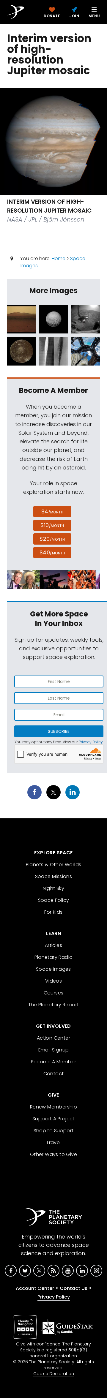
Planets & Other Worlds (53, 864)
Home (58, 258)
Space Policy (53, 900)
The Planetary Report (53, 1004)
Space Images (53, 969)
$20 (52, 539)
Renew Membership (53, 1106)
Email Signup (53, 1049)
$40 (52, 552)
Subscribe (59, 731)
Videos (53, 981)
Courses (54, 992)
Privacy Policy (91, 741)
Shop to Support (54, 1130)
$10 (52, 525)
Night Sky (53, 888)
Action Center (53, 1038)
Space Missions (53, 876)
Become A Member (53, 1061)
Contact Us (73, 1288)
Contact (53, 1073)
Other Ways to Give (53, 1154)
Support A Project (53, 1118)
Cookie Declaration (53, 1374)
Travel (53, 1142)
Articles (53, 945)
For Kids (53, 912)
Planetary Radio (53, 957)
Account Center (35, 1288)
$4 (52, 511)
